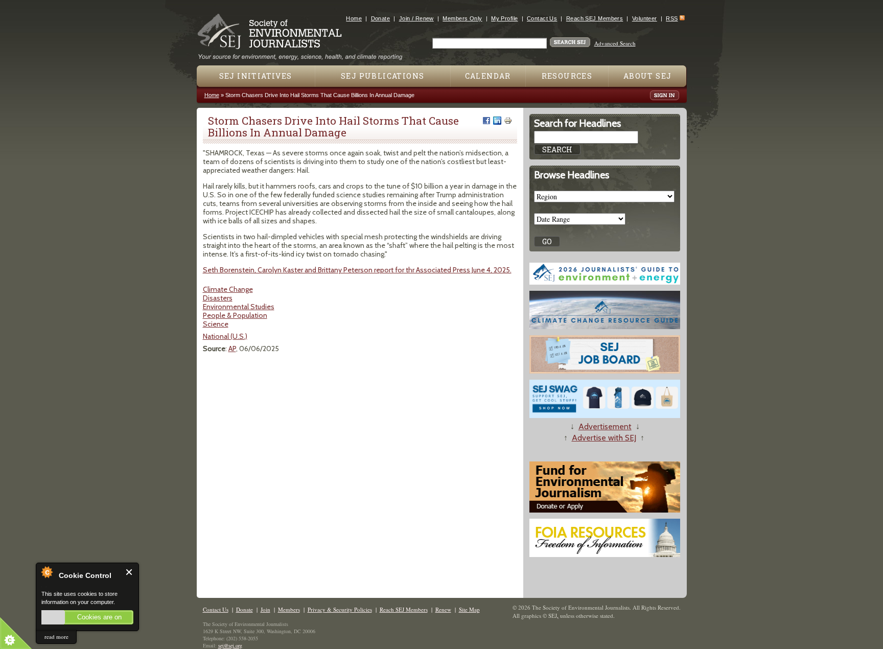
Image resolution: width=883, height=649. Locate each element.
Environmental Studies (238, 306)
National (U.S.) (225, 336)
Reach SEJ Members (594, 18)
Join (265, 609)
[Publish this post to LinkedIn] (497, 120)
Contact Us (542, 18)
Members (289, 609)
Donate (380, 18)
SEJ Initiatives (255, 76)
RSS (672, 18)
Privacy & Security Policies (340, 609)
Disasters (218, 298)
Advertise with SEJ (604, 438)
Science (215, 324)
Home (354, 18)
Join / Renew (416, 18)
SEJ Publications (382, 76)
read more (56, 636)
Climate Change (228, 289)
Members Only (462, 18)
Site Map (469, 609)
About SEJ (647, 76)
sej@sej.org (230, 645)
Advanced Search (615, 43)
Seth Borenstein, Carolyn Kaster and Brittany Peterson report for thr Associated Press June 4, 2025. (357, 269)
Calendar (488, 76)
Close (129, 572)
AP (232, 348)
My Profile (504, 18)
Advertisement (605, 426)
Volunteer (644, 18)
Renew (443, 609)
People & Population (235, 315)
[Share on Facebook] (486, 120)
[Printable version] (508, 120)
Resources (567, 76)
